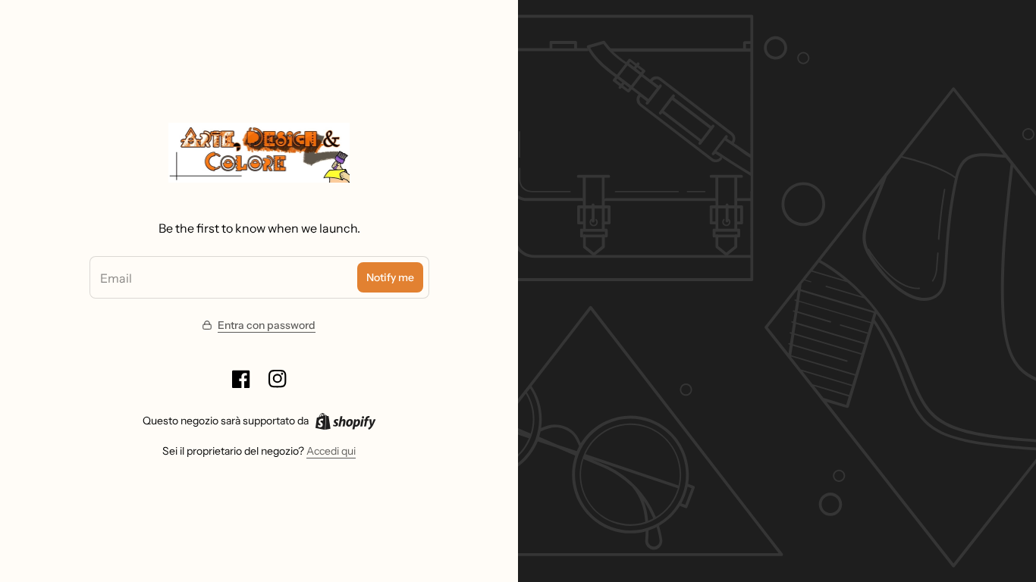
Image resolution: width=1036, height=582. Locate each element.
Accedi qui (331, 451)
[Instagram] (277, 379)
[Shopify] (345, 421)
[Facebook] (241, 379)
